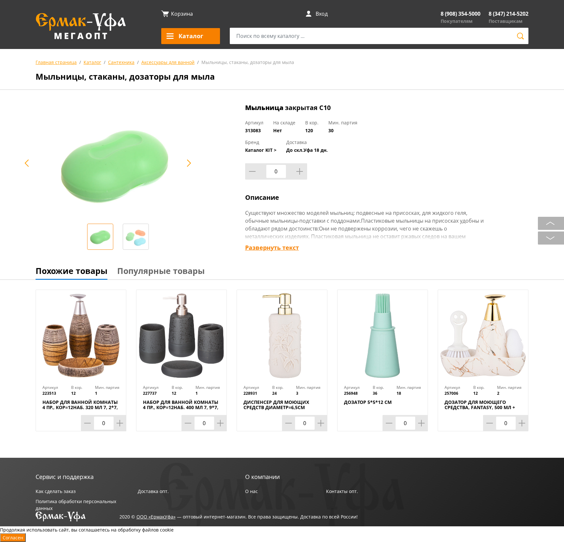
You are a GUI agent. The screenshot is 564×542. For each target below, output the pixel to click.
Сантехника (121, 62)
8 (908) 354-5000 (460, 13)
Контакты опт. (342, 491)
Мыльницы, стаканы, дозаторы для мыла (247, 62)
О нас (251, 491)
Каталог (92, 62)
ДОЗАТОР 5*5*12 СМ (368, 402)
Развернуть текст (272, 247)
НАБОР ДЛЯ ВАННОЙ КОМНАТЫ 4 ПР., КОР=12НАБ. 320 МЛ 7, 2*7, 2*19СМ (80, 407)
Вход (322, 13)
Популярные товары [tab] (161, 270)
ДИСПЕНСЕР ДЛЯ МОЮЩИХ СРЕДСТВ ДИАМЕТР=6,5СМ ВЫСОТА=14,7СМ (276, 407)
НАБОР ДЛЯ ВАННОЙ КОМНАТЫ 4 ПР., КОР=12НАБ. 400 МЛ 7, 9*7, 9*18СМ (180, 407)
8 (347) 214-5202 (508, 13)
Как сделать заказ (56, 491)
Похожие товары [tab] (71, 270)
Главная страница (56, 62)
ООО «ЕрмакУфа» (156, 517)
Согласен (13, 537)
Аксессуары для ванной (168, 62)
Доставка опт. (153, 491)
